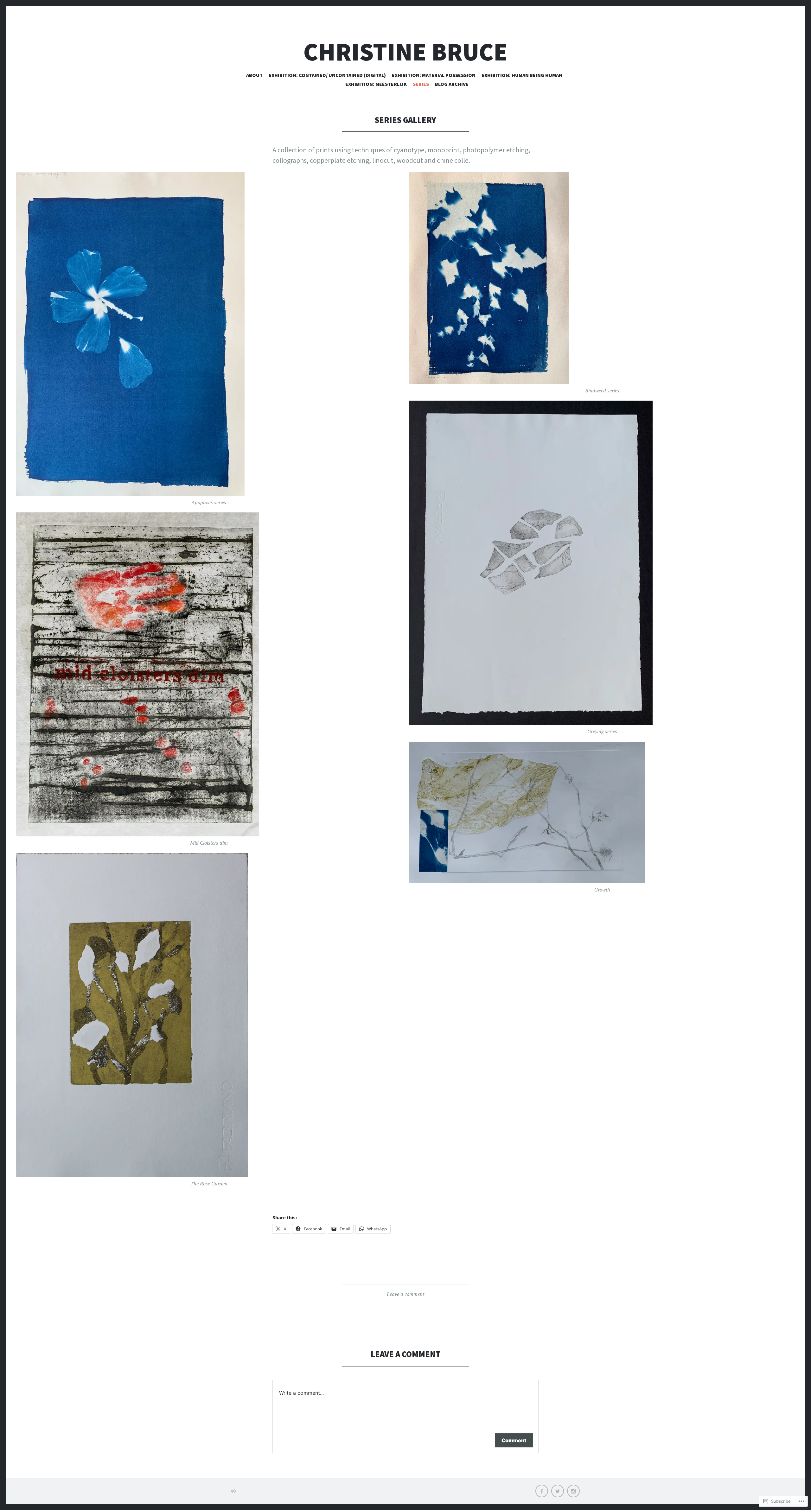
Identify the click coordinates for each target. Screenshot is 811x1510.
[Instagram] (573, 1491)
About (254, 75)
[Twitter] (557, 1491)
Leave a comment (405, 1294)
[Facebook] (541, 1491)
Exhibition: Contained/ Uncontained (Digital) (327, 75)
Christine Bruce (405, 52)
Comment (514, 1440)
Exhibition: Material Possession (434, 75)
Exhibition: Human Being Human (522, 75)
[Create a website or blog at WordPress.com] (233, 1491)
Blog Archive (452, 84)
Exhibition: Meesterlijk (376, 84)
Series (421, 84)
